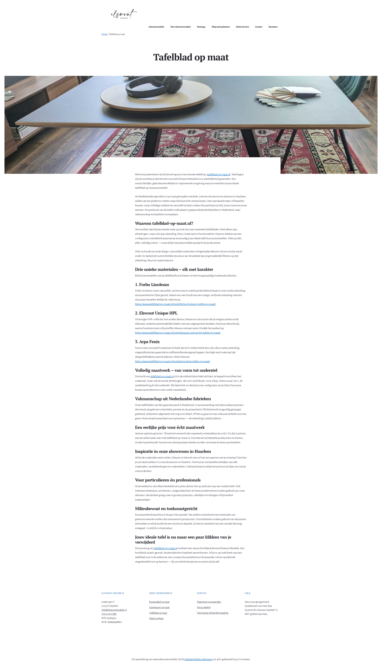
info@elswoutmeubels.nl (114, 610)
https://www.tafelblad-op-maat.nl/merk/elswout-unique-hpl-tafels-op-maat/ (178, 332)
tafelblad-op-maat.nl (218, 174)
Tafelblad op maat (158, 613)
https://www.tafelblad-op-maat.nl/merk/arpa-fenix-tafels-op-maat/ (172, 361)
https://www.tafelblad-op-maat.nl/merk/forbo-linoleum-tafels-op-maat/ (175, 304)
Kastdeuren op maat (159, 607)
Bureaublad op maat (159, 602)
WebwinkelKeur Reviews (198, 659)
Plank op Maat (156, 618)
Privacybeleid (203, 607)
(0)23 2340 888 (108, 614)
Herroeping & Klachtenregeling (212, 613)
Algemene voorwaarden (209, 602)
